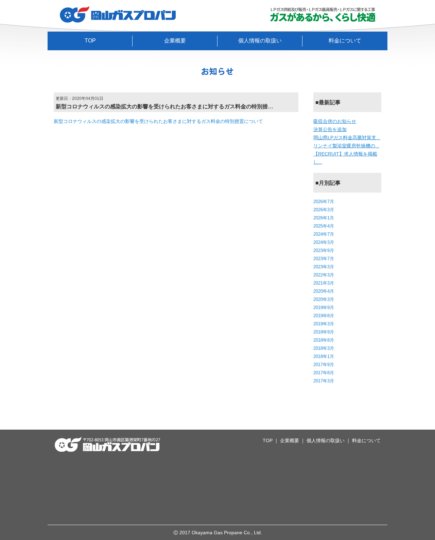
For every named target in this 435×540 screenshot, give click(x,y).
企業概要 (175, 40)
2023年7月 (323, 258)
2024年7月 (323, 234)
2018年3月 (323, 348)
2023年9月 (323, 250)
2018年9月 (323, 332)
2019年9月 (323, 307)
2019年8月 (323, 315)
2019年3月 (323, 323)
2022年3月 (323, 274)
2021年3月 (323, 283)
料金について (345, 40)
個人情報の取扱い (260, 40)
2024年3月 (323, 242)
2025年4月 (323, 226)
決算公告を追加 (330, 129)
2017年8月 (323, 372)
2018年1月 (323, 356)
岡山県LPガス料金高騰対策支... (346, 137)
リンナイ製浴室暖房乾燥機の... (346, 145)
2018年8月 (323, 340)
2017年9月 (323, 364)
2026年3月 (323, 209)
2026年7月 (323, 201)
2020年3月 (323, 299)
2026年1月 (323, 217)
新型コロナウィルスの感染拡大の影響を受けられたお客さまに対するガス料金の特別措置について (158, 121)
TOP (90, 40)
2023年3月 (323, 266)
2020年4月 (323, 291)
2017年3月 (323, 380)
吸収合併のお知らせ (334, 121)
